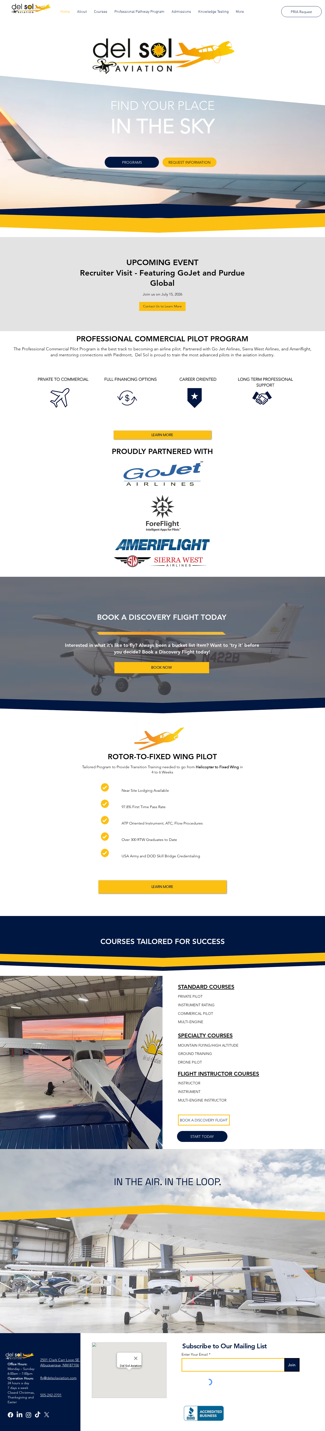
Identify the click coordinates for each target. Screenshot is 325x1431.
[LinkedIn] (19, 1414)
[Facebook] (10, 1414)
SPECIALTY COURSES (205, 1035)
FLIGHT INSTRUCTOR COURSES (218, 1073)
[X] (46, 1414)
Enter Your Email (195, 1354)
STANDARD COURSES (206, 986)
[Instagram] (28, 1414)
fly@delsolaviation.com (58, 1378)
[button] (82, 12)
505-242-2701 (51, 1395)
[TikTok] (37, 1414)
